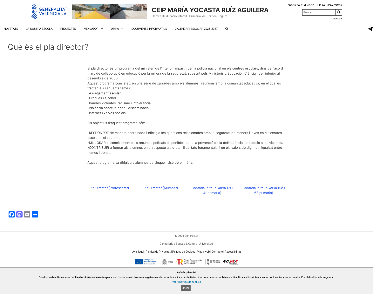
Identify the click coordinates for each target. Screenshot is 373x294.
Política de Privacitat (158, 251)
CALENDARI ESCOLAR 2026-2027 (196, 28)
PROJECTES (68, 28)
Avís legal (138, 251)
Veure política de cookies (186, 281)
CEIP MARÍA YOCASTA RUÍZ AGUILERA (210, 10)
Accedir (337, 18)
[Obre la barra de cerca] (226, 29)
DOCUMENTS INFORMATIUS (149, 28)
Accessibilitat (233, 251)
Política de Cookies (183, 251)
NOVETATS (11, 28)
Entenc (185, 287)
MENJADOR (91, 28)
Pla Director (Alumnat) (161, 188)
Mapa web (203, 251)
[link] (370, 28)
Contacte (217, 251)
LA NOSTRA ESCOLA (39, 28)
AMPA (115, 28)
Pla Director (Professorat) (109, 188)
